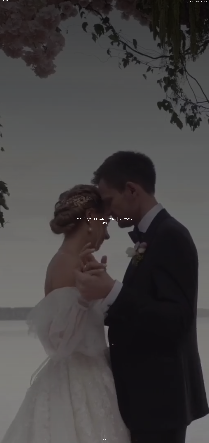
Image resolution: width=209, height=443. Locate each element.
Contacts (201, 1)
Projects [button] (196, 1)
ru (204, 1)
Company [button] (191, 1)
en (206, 1)
